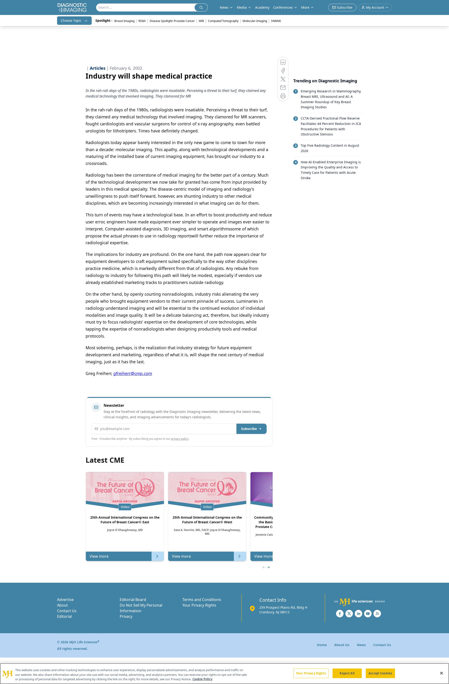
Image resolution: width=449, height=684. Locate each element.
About (62, 605)
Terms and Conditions (201, 599)
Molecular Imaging (255, 21)
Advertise (65, 599)
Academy (262, 7)
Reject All (347, 673)
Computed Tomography (223, 21)
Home (322, 645)
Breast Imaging (124, 21)
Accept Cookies (380, 673)
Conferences (283, 7)
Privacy (126, 616)
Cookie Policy (202, 679)
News (361, 645)
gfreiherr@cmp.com (132, 373)
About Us (341, 645)
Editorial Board (133, 599)
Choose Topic (71, 20)
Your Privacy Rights (199, 605)
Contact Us (66, 610)
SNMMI (276, 21)
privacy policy (179, 439)
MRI (201, 21)
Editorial (64, 616)
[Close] (441, 673)
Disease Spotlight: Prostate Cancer (172, 21)
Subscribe (249, 428)
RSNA (142, 21)
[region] (224, 673)
